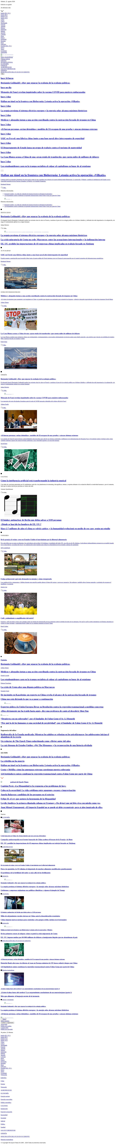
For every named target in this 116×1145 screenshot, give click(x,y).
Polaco (3, 38)
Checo (2, 21)
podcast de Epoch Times (19, 782)
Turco (2, 49)
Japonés (3, 33)
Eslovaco (3, 44)
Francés (3, 24)
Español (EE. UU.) (6, 46)
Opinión (4, 660)
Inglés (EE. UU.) (6, 13)
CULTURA (5, 894)
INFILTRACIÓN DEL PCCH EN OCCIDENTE (16, 941)
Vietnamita (4, 52)
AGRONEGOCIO (7, 847)
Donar (11, 57)
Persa (2, 36)
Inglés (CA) (4, 16)
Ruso (2, 42)
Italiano (3, 31)
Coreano (3, 34)
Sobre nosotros (5, 57)
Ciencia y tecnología (8, 999)
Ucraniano (4, 51)
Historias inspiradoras (8, 970)
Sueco (2, 47)
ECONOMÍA (6, 817)
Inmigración (5, 923)
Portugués (3, 39)
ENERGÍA (5, 876)
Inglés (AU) (4, 18)
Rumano (3, 41)
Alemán (3, 26)
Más (2, 74)
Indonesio (3, 29)
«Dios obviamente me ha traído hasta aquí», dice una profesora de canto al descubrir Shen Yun (45, 711)
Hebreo (3, 28)
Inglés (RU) (4, 15)
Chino (2, 20)
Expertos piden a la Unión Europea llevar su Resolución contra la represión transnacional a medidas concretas (52, 707)
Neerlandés (4, 23)
